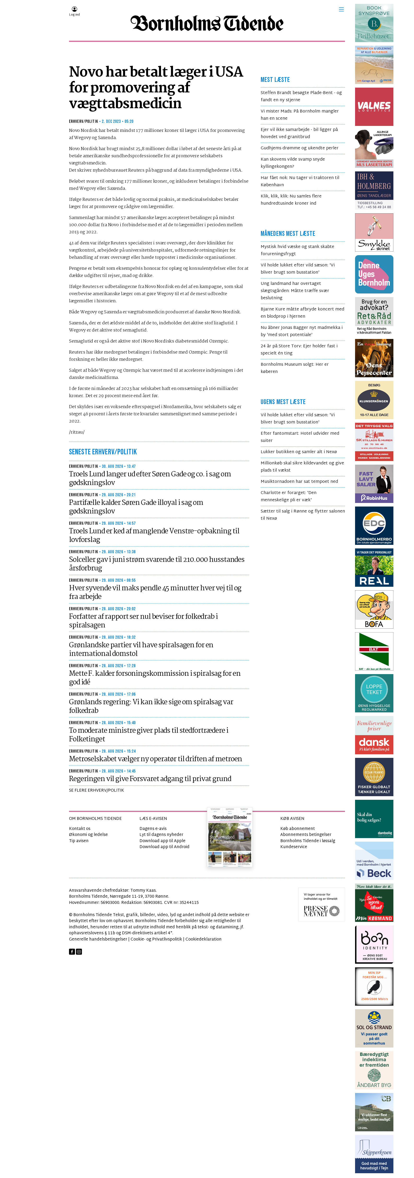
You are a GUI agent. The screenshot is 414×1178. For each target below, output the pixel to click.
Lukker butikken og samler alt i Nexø (299, 452)
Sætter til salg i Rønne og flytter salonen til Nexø (303, 515)
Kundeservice (293, 847)
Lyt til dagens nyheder (161, 835)
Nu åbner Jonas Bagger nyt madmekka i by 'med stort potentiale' (302, 331)
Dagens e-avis (153, 829)
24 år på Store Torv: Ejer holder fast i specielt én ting (299, 349)
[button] (341, 9)
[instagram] (79, 951)
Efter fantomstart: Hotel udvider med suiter (300, 437)
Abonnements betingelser (305, 835)
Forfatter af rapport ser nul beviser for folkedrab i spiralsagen (143, 621)
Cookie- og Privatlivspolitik (156, 939)
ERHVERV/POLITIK (83, 121)
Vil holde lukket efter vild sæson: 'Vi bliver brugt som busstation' (298, 268)
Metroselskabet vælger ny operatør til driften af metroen (155, 759)
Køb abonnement (297, 829)
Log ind (74, 15)
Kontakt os (79, 829)
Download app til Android (164, 847)
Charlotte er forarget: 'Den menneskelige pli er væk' (288, 496)
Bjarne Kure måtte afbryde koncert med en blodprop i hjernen (302, 313)
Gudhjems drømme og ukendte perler (300, 148)
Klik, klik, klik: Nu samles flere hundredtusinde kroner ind (291, 200)
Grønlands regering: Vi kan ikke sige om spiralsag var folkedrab (151, 707)
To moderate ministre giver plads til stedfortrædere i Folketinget (148, 735)
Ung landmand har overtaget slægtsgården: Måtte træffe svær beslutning (295, 291)
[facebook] (72, 951)
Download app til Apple (162, 841)
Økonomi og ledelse (88, 835)
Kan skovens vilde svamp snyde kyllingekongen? (293, 163)
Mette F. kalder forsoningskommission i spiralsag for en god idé (154, 678)
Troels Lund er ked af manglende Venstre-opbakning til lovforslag (154, 536)
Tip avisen (79, 841)
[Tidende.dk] (207, 23)
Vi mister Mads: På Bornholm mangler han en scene (300, 115)
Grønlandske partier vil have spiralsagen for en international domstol (141, 650)
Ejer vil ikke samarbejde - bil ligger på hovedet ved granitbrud (299, 133)
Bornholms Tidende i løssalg (307, 841)
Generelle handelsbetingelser (98, 939)
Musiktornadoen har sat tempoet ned (299, 482)
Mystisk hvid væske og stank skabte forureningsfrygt (297, 250)
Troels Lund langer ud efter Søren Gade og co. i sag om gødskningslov (150, 479)
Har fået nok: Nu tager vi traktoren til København (300, 181)
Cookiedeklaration (203, 939)
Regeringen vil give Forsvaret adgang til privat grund (150, 779)
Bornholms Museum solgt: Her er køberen (295, 368)
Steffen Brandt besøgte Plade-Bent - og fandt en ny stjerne (301, 96)
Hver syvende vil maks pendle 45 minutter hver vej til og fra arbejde (155, 593)
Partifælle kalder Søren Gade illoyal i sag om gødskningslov (136, 507)
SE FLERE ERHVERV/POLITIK (96, 790)
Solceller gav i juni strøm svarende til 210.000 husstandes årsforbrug (156, 564)
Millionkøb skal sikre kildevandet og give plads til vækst (302, 466)
